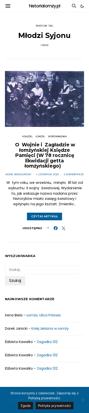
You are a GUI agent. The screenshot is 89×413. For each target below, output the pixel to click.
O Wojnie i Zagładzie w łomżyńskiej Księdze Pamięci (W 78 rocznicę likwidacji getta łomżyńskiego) (44, 155)
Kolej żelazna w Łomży (50, 328)
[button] (82, 6)
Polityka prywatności (54, 406)
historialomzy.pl (44, 6)
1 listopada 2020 (47, 174)
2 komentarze (74, 174)
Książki (27, 136)
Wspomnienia (57, 136)
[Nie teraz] (82, 399)
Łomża (40, 136)
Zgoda (25, 406)
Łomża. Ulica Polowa (43, 315)
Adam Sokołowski (18, 174)
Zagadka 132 (47, 341)
